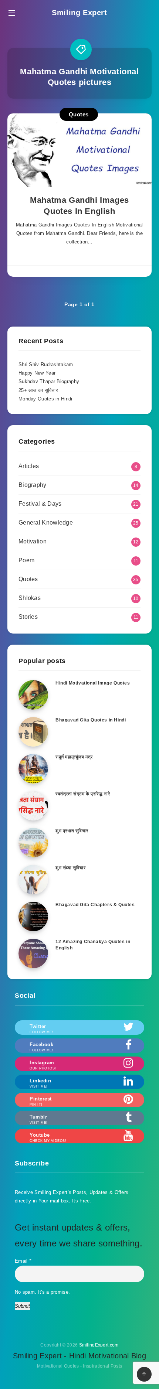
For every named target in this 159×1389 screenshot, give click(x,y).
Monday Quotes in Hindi (45, 399)
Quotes (79, 114)
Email (23, 1261)
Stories (28, 617)
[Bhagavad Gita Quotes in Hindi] (33, 732)
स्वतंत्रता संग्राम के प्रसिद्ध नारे (82, 793)
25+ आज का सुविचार (38, 390)
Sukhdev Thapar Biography (48, 381)
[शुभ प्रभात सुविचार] (33, 842)
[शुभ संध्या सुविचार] (33, 879)
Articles (28, 466)
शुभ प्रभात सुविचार (71, 830)
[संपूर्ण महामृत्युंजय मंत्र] (33, 769)
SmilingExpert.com (99, 1345)
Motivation (32, 541)
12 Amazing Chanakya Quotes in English (92, 945)
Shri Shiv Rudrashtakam (45, 364)
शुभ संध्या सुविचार (70, 867)
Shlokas (29, 598)
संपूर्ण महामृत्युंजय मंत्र (74, 757)
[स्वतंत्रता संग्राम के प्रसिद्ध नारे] (33, 805)
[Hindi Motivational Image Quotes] (33, 695)
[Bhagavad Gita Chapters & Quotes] (33, 916)
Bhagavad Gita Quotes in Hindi (90, 720)
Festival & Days (40, 504)
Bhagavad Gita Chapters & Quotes (95, 904)
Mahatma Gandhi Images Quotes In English (79, 205)
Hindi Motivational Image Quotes (92, 683)
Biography (32, 485)
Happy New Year (36, 373)
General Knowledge (45, 522)
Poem (26, 560)
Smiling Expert (79, 12)
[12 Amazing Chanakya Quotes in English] (33, 953)
